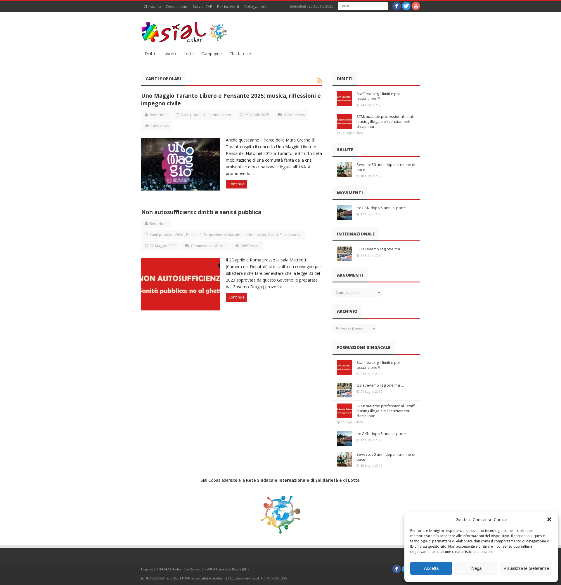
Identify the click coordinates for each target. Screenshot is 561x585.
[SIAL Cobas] (185, 32)
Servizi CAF (202, 6)
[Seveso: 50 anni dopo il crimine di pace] (344, 169)
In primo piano (219, 114)
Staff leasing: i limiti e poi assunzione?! (378, 96)
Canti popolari (193, 114)
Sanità (273, 234)
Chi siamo (152, 6)
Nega (476, 568)
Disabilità (194, 234)
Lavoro (169, 53)
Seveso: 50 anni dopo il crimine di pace (385, 167)
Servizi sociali (291, 234)
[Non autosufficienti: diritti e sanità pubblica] (180, 284)
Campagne (211, 53)
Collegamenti (255, 6)
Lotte (188, 53)
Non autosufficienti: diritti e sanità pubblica (201, 212)
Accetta (431, 568)
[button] (549, 519)
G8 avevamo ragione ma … (380, 249)
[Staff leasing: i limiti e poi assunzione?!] (344, 98)
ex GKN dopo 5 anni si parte (381, 207)
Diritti (150, 53)
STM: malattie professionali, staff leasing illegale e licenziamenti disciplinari (385, 121)
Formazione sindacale (221, 234)
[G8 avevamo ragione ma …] (344, 254)
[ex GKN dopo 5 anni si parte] (344, 212)
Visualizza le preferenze (526, 568)
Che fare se (240, 53)
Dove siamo (176, 6)
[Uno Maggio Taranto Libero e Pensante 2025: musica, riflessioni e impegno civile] (180, 164)
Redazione (158, 114)
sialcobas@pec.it (247, 578)
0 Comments (294, 114)
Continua (236, 183)
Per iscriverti (228, 6)
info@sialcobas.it (213, 578)
